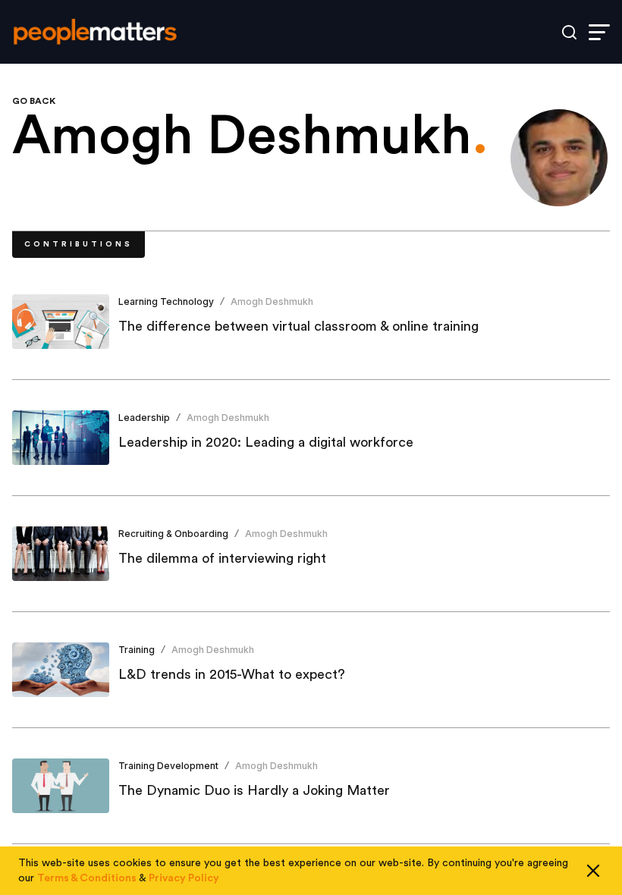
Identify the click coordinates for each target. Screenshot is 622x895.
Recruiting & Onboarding (173, 533)
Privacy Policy (184, 878)
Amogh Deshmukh (272, 301)
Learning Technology (166, 301)
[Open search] (569, 32)
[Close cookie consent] (593, 870)
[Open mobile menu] (599, 32)
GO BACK (33, 100)
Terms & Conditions (87, 878)
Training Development (168, 765)
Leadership (144, 417)
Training (136, 649)
